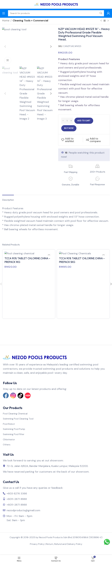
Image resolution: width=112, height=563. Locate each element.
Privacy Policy (37, 544)
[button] (5, 46)
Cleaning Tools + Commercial (30, 20)
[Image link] (35, 357)
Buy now (69, 128)
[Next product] (108, 21)
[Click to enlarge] (7, 60)
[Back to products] (104, 21)
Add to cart (83, 120)
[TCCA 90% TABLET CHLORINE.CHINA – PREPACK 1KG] (29, 253)
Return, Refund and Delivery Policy (64, 544)
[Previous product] (101, 21)
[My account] (108, 13)
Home (5, 20)
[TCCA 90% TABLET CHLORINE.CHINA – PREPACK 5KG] (83, 253)
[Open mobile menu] (4, 13)
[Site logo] (56, 4)
